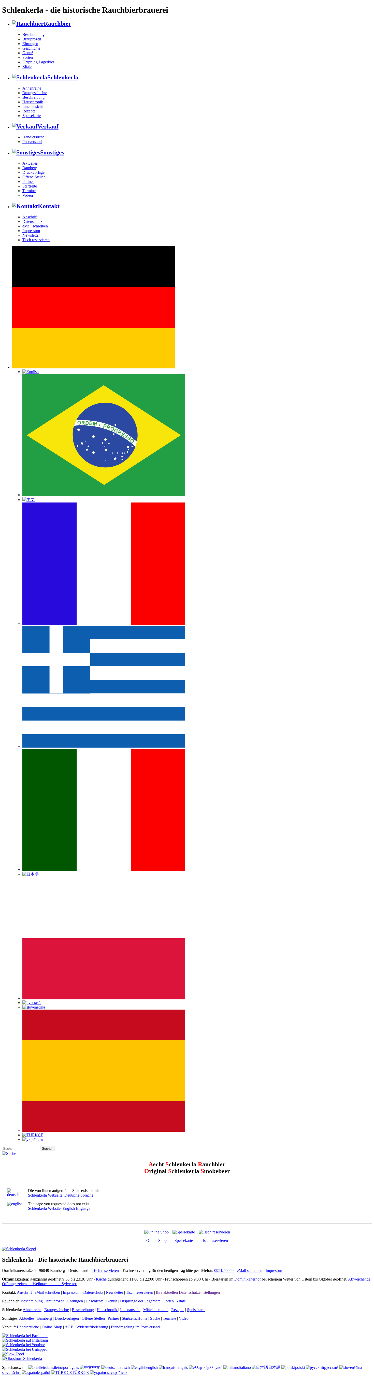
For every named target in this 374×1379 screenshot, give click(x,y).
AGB (69, 1327)
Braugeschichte (34, 93)
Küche (101, 1279)
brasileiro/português (63, 1367)
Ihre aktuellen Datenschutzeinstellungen (188, 1292)
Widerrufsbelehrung (92, 1327)
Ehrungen (30, 43)
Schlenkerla (62, 77)
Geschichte (31, 48)
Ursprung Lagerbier (38, 62)
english (152, 1367)
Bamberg (29, 168)
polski (300, 1367)
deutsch (124, 1367)
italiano (245, 1367)
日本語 (274, 1367)
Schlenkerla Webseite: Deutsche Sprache (60, 1195)
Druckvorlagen (34, 172)
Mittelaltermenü (155, 1310)
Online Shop (156, 1240)
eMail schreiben (35, 226)
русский (331, 1367)
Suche (155, 1318)
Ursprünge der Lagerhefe (140, 1301)
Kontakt (49, 206)
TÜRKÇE (80, 1372)
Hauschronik (32, 102)
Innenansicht (32, 106)
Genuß (27, 53)
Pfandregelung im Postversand (135, 1327)
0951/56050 (224, 1270)
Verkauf (48, 126)
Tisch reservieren (36, 240)
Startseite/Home (134, 1318)
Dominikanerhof (247, 1279)
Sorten (27, 57)
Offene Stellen (34, 177)
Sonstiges (52, 152)
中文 (96, 1367)
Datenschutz (32, 221)
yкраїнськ (119, 1372)
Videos (28, 195)
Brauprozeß (31, 39)
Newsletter (31, 235)
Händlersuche (33, 137)
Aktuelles (30, 163)
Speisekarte (31, 115)
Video (184, 1318)
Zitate (27, 66)
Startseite (29, 186)
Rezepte (28, 111)
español (44, 1372)
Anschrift (29, 217)
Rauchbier (57, 23)
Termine (29, 191)
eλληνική (215, 1367)
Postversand (32, 141)
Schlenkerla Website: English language (59, 1208)
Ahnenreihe (31, 88)
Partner (28, 181)
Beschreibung (33, 34)
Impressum (31, 230)
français (181, 1367)
